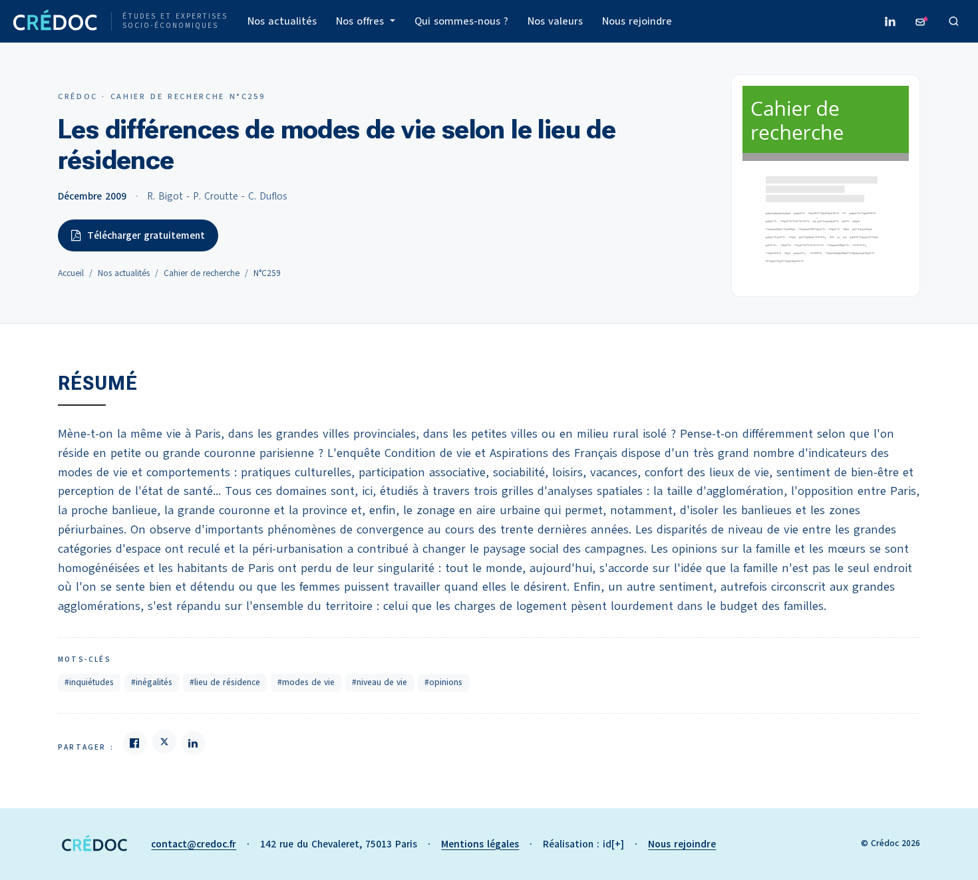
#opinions (443, 682)
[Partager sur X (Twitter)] (164, 742)
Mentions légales (480, 844)
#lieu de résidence (225, 682)
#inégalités (151, 682)
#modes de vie (306, 682)
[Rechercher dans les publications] (954, 21)
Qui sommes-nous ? (461, 21)
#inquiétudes (89, 682)
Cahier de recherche (202, 273)
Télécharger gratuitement (146, 235)
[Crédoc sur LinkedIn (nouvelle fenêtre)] (890, 21)
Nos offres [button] (361, 21)
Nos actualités (282, 21)
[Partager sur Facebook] (135, 743)
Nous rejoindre (637, 21)
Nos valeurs (555, 21)
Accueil (71, 273)
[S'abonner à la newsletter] (922, 21)
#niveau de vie (379, 682)
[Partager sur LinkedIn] (194, 743)
